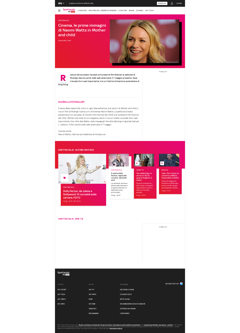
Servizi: (91, 284)
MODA (131, 10)
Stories (139, 10)
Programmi (93, 313)
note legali (125, 299)
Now (91, 299)
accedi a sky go (172, 284)
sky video (62, 299)
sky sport (62, 290)
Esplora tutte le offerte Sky (81, 3)
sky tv (91, 290)
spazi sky (92, 309)
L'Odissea (82, 10)
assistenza (162, 325)
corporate (124, 313)
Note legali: (124, 284)
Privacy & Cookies (106, 325)
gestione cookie (127, 290)
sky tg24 (61, 294)
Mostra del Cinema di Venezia (102, 10)
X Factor (122, 10)
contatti (170, 325)
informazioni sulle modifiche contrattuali (126, 325)
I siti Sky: (61, 284)
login (179, 3)
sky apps (92, 294)
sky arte (61, 304)
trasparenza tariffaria (151, 325)
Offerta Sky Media (128, 309)
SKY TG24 (149, 10)
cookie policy (126, 294)
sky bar (92, 304)
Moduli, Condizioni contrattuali (89, 325)
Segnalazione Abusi (115, 328)
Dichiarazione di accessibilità (132, 304)
